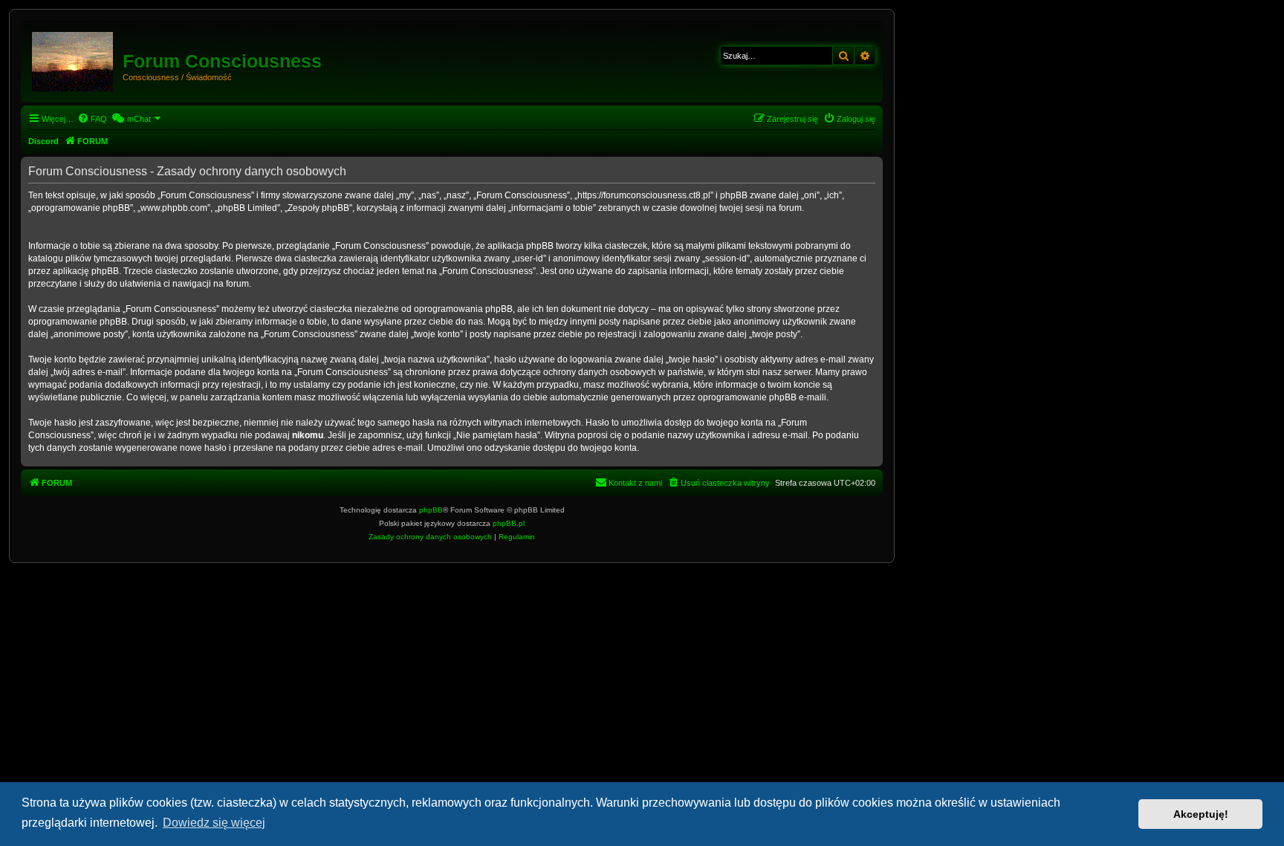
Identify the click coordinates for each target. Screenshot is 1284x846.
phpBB (431, 510)
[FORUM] (74, 59)
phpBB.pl (509, 523)
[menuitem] (92, 119)
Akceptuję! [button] (1200, 814)
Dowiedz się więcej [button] (214, 822)
